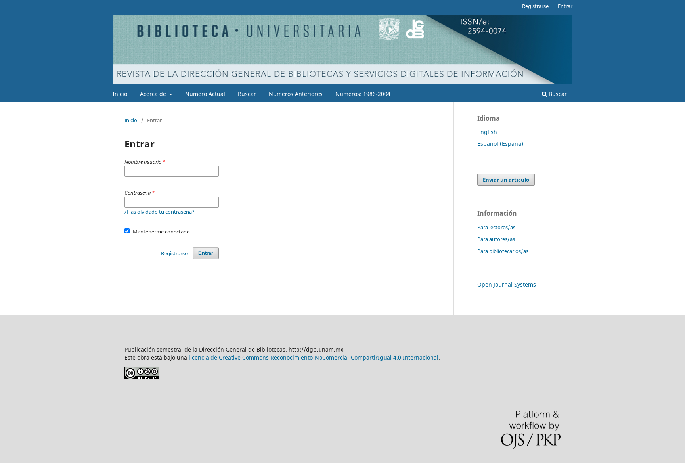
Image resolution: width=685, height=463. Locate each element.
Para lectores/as (496, 227)
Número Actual (205, 94)
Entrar (565, 6)
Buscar (247, 94)
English (487, 132)
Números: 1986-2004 (362, 94)
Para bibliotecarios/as (502, 250)
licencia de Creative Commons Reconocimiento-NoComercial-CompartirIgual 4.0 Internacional (313, 357)
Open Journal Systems (506, 284)
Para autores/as (496, 239)
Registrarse (535, 6)
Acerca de (154, 94)
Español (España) (500, 143)
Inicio (120, 94)
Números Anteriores (296, 94)
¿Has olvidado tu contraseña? (159, 211)
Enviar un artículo (506, 179)
